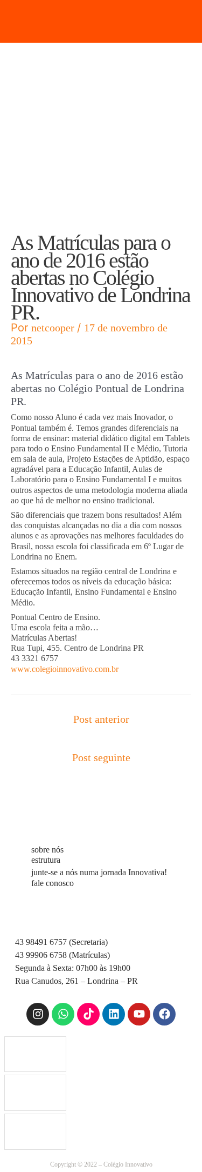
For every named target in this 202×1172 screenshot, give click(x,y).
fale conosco (52, 883)
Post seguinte (101, 757)
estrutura (45, 859)
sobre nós (47, 849)
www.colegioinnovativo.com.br (65, 669)
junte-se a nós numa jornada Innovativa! (99, 872)
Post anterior (101, 719)
